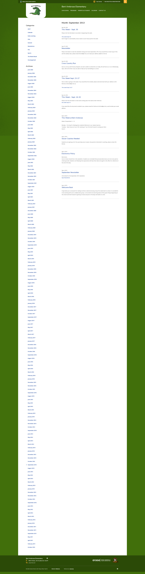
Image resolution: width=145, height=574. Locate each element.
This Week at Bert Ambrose (72, 118)
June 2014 (30, 434)
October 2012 (31, 499)
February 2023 (31, 138)
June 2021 (30, 190)
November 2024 (32, 94)
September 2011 (32, 533)
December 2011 (32, 526)
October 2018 (31, 276)
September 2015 (32, 392)
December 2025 (32, 76)
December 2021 (32, 173)
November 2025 (32, 80)
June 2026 (30, 70)
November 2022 (32, 149)
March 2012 (31, 516)
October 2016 (31, 351)
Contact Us (102, 10)
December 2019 (32, 234)
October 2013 (31, 461)
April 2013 (30, 478)
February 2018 (31, 300)
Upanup (72, 569)
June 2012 (30, 506)
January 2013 (31, 489)
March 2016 (31, 372)
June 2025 (30, 87)
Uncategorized (32, 60)
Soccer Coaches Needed (71, 138)
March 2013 (31, 482)
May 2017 (30, 327)
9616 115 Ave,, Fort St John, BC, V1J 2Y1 (38, 560)
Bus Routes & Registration (112, 1)
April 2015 (30, 406)
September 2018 (32, 279)
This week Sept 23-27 (67, 87)
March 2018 (31, 296)
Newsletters (31, 46)
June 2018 (30, 286)
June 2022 (30, 162)
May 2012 (30, 509)
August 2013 (31, 468)
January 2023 (31, 142)
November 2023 (32, 118)
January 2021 (31, 207)
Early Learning (31, 36)
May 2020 (30, 217)
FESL (29, 39)
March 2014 (31, 444)
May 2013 (30, 475)
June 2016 (30, 362)
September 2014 (32, 430)
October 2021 (31, 179)
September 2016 (32, 355)
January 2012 (31, 523)
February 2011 (31, 544)
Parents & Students (84, 10)
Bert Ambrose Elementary (74, 6)
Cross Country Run (69, 63)
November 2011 (32, 530)
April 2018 (30, 293)
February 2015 (31, 413)
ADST (29, 29)
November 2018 (32, 272)
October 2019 (31, 241)
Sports (29, 53)
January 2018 (31, 303)
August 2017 (31, 320)
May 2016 (30, 365)
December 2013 (32, 454)
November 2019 (32, 238)
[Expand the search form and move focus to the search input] (125, 1)
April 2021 (30, 197)
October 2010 (31, 547)
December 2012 (32, 492)
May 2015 (30, 403)
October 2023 (31, 121)
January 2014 (31, 451)
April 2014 (30, 441)
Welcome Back (67, 187)
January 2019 (31, 265)
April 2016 (30, 368)
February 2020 (31, 228)
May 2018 (30, 289)
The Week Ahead (32, 56)
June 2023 (30, 124)
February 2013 (31, 485)
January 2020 (31, 231)
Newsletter (66, 48)
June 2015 (30, 399)
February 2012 (31, 520)
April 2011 (30, 540)
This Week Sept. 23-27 (70, 78)
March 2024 (31, 104)
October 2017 (31, 313)
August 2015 (31, 396)
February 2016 (31, 375)
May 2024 (30, 100)
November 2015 (32, 386)
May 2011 (30, 537)
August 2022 (31, 159)
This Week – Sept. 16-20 (71, 97)
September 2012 (32, 502)
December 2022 (32, 145)
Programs (73, 10)
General (30, 43)
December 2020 (32, 210)
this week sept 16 (66, 102)
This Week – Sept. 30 (70, 29)
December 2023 (32, 114)
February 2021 (31, 203)
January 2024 (31, 111)
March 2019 (31, 258)
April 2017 (30, 331)
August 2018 (31, 283)
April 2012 (30, 513)
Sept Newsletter (66, 177)
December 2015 (32, 382)
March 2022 (31, 169)
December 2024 (32, 90)
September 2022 (32, 155)
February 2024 (31, 107)
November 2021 (32, 176)
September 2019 (32, 245)
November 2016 (32, 348)
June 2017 (30, 324)
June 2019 (30, 248)
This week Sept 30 (66, 36)
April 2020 (30, 221)
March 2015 (31, 410)
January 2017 (31, 341)
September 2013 (32, 465)
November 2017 (32, 310)
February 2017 (31, 337)
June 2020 (30, 214)
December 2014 (32, 420)
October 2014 (31, 427)
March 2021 (31, 200)
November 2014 (32, 423)
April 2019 (30, 255)
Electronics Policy (68, 153)
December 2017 (32, 307)
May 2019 (30, 252)
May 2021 (30, 193)
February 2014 (31, 447)
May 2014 (30, 437)
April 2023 (30, 131)
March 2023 (31, 135)
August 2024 (31, 97)
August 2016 (31, 358)
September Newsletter (70, 172)
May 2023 (30, 128)
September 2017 (32, 317)
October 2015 (31, 389)
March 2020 (31, 224)
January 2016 (31, 379)
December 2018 (32, 269)
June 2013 (30, 471)
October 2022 (31, 152)
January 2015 (31, 416)
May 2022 (30, 166)
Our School (65, 10)
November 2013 (32, 458)
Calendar (94, 10)
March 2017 (31, 334)
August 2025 (31, 83)
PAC (29, 49)
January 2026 (31, 73)
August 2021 (31, 186)
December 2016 (32, 344)
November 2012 (32, 495)
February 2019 (31, 262)
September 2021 (32, 183)
